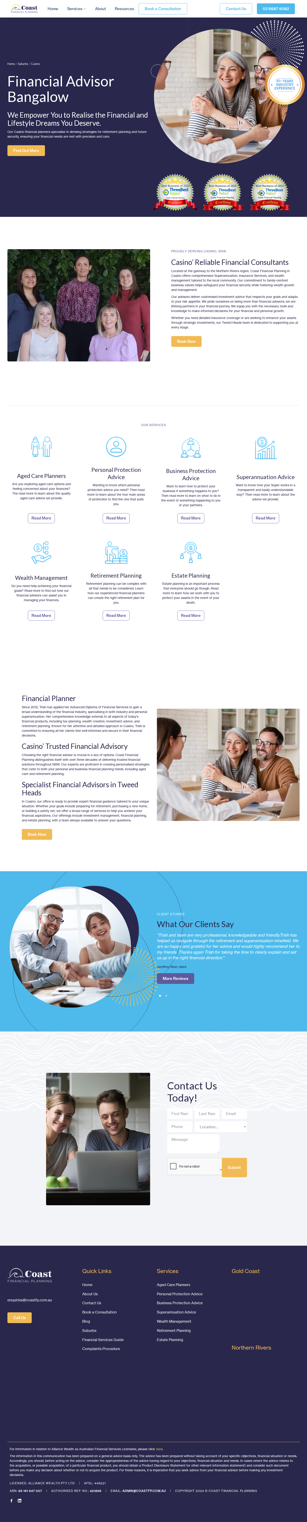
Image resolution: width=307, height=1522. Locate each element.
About (100, 8)
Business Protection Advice (180, 1303)
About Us (90, 1294)
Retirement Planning (174, 1330)
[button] (77, 8)
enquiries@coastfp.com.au (29, 1300)
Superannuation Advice (176, 1312)
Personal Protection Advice (179, 1294)
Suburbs (23, 64)
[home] (24, 8)
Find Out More (26, 150)
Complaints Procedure (101, 1348)
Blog (86, 1321)
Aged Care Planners (173, 1284)
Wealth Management (174, 1321)
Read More (172, 961)
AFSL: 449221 (95, 1483)
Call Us (19, 1317)
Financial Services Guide (103, 1339)
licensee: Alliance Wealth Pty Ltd (42, 1483)
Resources (124, 8)
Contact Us (236, 8)
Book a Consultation (163, 8)
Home (53, 8)
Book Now (186, 341)
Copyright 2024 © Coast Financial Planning (216, 1490)
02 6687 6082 (276, 8)
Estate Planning (170, 1339)
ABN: (26, 1490)
